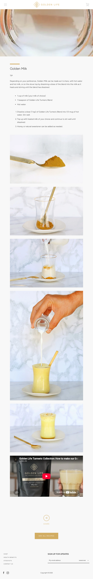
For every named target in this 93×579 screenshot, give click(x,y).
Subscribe (82, 560)
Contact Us (8, 564)
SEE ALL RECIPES (46, 536)
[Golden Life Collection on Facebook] (3, 572)
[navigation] (5, 5)
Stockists (8, 560)
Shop (6, 554)
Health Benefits (10, 557)
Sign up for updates (58, 554)
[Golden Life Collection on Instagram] (8, 572)
